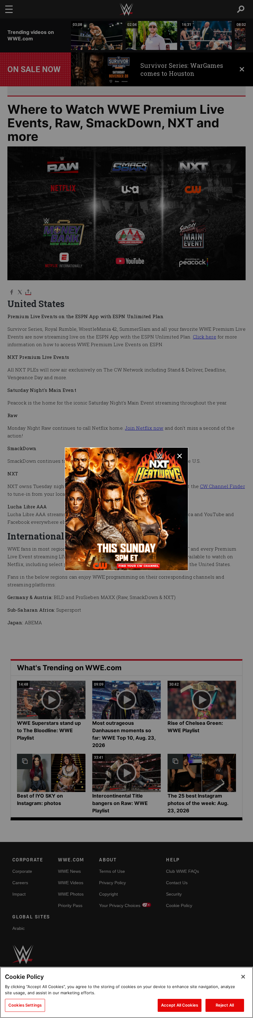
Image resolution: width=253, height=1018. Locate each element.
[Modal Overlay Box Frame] (126, 509)
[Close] (243, 976)
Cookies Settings (25, 1005)
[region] (126, 992)
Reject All (225, 1005)
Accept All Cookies (179, 1005)
